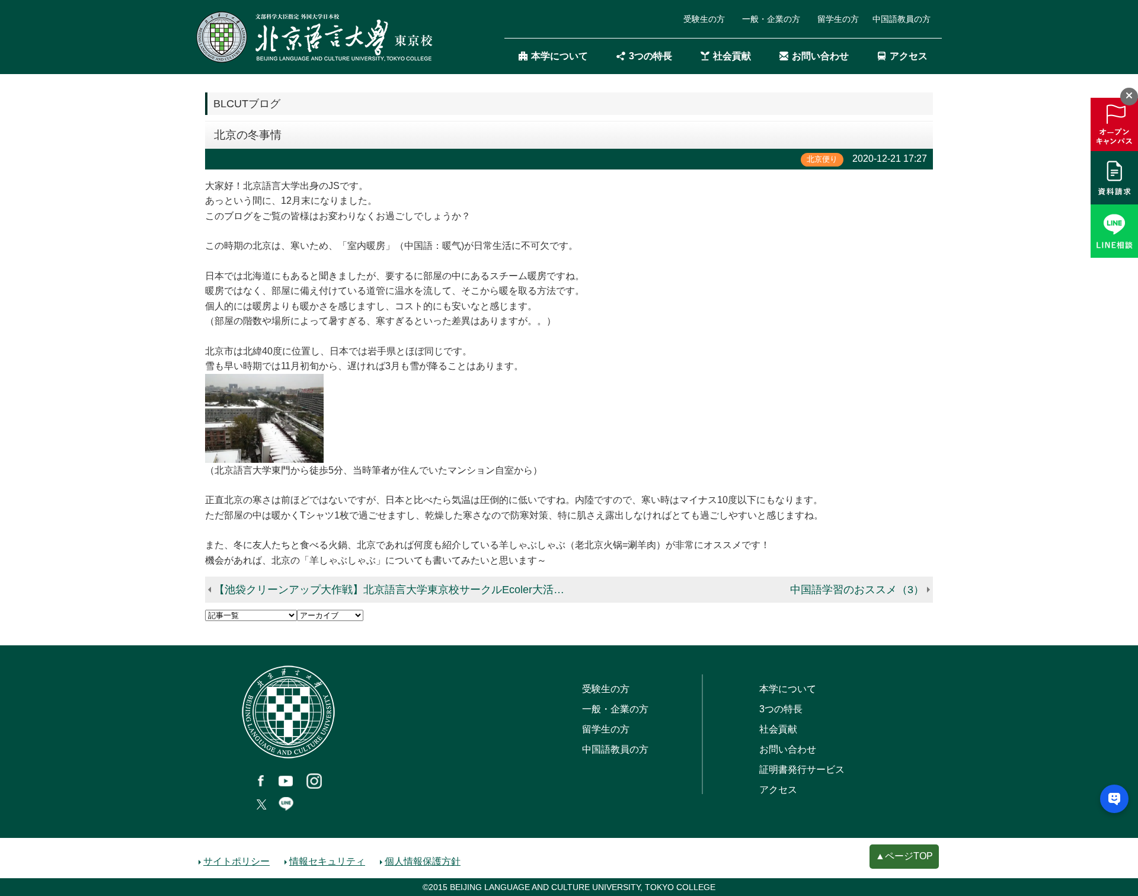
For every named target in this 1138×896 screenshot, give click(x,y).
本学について (559, 56)
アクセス (909, 56)
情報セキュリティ (327, 861)
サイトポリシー (236, 861)
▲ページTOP (904, 856)
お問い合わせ (820, 56)
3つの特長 (650, 56)
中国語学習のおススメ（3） (857, 590)
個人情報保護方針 (423, 861)
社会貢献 (732, 56)
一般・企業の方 (771, 19)
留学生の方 (838, 19)
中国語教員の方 (901, 19)
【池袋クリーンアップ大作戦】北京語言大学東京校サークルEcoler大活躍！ (393, 590)
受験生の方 (704, 19)
